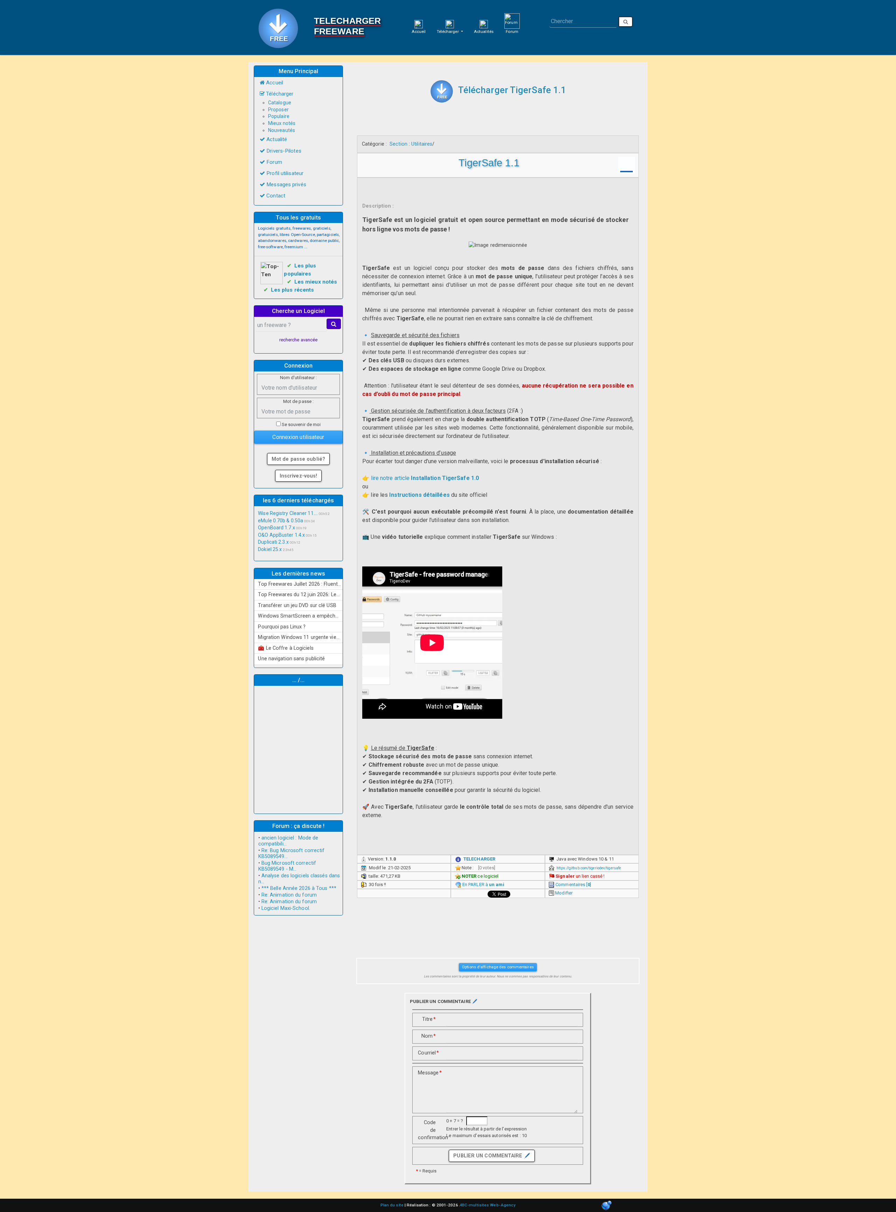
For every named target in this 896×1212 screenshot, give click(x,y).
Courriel (428, 1053)
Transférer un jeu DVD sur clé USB (297, 605)
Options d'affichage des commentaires (498, 966)
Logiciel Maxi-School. (285, 908)
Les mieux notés (315, 282)
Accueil (419, 31)
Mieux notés (281, 123)
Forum (512, 31)
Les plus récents (292, 290)
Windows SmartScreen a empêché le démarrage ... (300, 616)
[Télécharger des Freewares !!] (442, 91)
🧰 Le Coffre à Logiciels (285, 648)
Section (398, 144)
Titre (429, 1019)
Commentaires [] (573, 884)
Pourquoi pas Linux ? (282, 626)
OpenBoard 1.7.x (276, 527)
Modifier (564, 893)
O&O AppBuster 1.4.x (281, 535)
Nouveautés (281, 130)
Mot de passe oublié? (298, 459)
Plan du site (392, 1205)
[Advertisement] (299, 749)
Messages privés (285, 184)
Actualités (483, 31)
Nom (428, 1036)
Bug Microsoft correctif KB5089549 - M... (287, 866)
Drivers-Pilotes (283, 151)
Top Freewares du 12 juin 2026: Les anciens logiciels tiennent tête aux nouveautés (300, 594)
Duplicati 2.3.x (273, 542)
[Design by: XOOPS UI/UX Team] (606, 1206)
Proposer (278, 109)
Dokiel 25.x (270, 549)
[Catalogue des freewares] (450, 23)
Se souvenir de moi (301, 424)
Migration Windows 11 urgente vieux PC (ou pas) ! (300, 637)
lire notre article (425, 478)
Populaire (278, 116)
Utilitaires (421, 144)
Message (429, 1072)
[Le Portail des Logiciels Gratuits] (280, 27)
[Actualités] (483, 23)
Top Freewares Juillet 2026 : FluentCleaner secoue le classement (300, 584)
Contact (275, 196)
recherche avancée (298, 339)
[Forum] (512, 20)
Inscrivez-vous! (298, 476)
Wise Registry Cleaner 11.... (288, 513)
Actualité (276, 139)
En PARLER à (483, 884)
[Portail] (418, 23)
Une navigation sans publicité (291, 658)
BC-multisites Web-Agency (487, 1205)
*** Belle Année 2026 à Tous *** (298, 888)
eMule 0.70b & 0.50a (280, 520)
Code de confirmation (429, 1130)
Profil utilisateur (284, 173)
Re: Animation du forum (289, 895)
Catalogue (279, 102)
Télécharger (448, 31)
